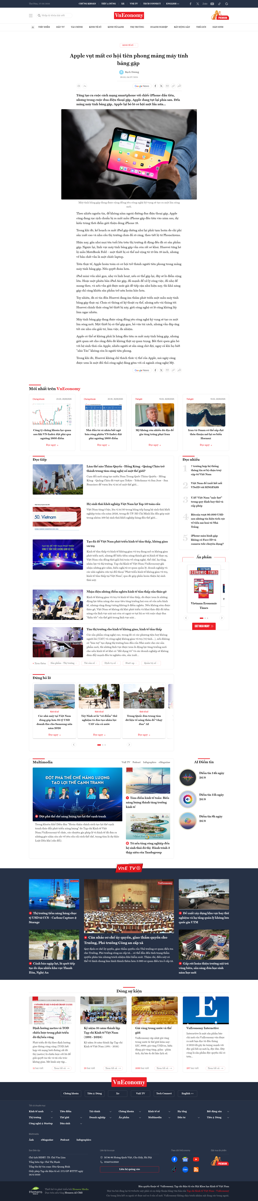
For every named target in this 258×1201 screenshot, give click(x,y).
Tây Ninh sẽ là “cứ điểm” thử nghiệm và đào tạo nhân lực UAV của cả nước (99, 720)
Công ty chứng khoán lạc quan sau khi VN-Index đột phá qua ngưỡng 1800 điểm (52, 434)
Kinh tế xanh (116, 27)
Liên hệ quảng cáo (129, 1169)
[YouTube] (212, 3)
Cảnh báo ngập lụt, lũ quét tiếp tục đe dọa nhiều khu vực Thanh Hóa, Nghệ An (52, 968)
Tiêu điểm (44, 27)
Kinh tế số (95, 27)
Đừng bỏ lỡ (42, 678)
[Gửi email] (167, 86)
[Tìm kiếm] (39, 15)
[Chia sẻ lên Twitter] (161, 86)
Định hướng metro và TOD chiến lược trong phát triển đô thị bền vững (51, 1033)
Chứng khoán (87, 4)
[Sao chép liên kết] (173, 86)
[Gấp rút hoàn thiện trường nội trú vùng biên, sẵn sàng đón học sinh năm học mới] (204, 945)
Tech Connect (152, 4)
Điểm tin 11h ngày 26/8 (211, 797)
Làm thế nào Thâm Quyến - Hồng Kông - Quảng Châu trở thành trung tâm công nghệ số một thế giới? (125, 469)
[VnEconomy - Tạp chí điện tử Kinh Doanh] (129, 1082)
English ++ (172, 4)
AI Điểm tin (204, 762)
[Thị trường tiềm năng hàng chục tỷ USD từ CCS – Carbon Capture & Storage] (54, 894)
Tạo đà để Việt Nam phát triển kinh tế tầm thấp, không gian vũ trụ (127, 544)
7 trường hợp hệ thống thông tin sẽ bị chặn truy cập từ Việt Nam (206, 470)
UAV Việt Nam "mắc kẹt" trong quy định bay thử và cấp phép (207, 501)
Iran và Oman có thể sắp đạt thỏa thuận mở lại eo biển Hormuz (206, 434)
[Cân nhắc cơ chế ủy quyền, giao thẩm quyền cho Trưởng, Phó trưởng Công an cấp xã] (129, 906)
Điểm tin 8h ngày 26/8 (210, 819)
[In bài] (78, 86)
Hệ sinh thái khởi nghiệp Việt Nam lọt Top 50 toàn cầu (123, 504)
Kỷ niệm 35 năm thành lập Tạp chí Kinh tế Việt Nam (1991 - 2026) (102, 1033)
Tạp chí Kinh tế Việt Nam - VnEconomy (208, 1191)
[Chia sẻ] (179, 86)
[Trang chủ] (33, 27)
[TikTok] (219, 3)
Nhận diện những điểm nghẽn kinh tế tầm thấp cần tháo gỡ (126, 591)
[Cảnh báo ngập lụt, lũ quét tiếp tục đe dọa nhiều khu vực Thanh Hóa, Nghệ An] (54, 945)
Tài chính (77, 27)
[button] (99, 745)
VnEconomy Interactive (202, 1028)
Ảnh (31, 1140)
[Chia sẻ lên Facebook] (155, 86)
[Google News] (226, 3)
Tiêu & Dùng (108, 4)
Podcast (137, 762)
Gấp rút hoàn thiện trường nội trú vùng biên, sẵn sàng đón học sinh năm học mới (204, 968)
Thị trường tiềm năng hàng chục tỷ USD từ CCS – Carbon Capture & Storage (53, 918)
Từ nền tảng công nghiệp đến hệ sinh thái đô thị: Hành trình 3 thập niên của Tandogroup (148, 848)
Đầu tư (60, 27)
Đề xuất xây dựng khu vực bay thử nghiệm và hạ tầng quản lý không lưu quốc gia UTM (204, 918)
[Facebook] (190, 3)
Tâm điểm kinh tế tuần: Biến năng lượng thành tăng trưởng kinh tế (147, 803)
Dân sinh (218, 27)
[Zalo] (205, 3)
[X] (197, 3)
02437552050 (111, 1162)
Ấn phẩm (204, 557)
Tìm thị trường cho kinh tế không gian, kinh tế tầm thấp (124, 629)
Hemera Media (80, 1189)
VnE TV (134, 4)
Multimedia (43, 762)
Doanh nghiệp (159, 27)
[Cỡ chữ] (84, 86)
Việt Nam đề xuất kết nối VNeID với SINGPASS (206, 485)
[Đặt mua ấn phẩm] (220, 15)
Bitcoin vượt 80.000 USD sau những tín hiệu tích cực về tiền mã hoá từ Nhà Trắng (208, 520)
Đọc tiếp (40, 460)
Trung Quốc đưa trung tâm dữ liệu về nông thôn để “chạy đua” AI (143, 720)
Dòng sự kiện (129, 991)
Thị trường (137, 27)
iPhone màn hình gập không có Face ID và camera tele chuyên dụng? (207, 539)
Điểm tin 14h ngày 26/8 (211, 775)
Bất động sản (182, 27)
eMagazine (164, 762)
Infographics (149, 762)
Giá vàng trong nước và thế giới (153, 1030)
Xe (122, 4)
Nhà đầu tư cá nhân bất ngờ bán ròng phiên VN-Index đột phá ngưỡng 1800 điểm (103, 434)
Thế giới (201, 27)
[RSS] (196, 1169)
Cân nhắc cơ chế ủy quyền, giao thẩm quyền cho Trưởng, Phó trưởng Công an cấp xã (125, 940)
